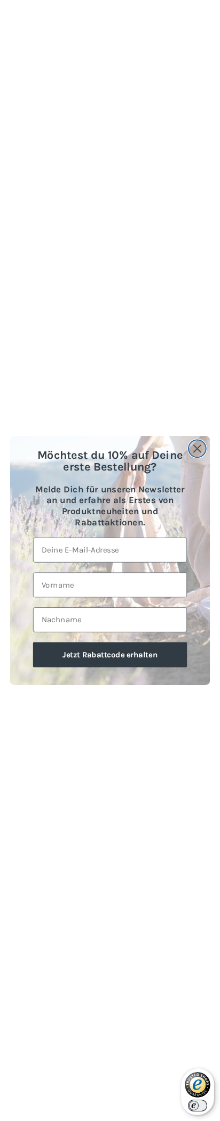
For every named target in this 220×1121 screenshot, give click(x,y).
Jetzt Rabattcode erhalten (110, 654)
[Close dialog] (197, 448)
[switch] (197, 1105)
